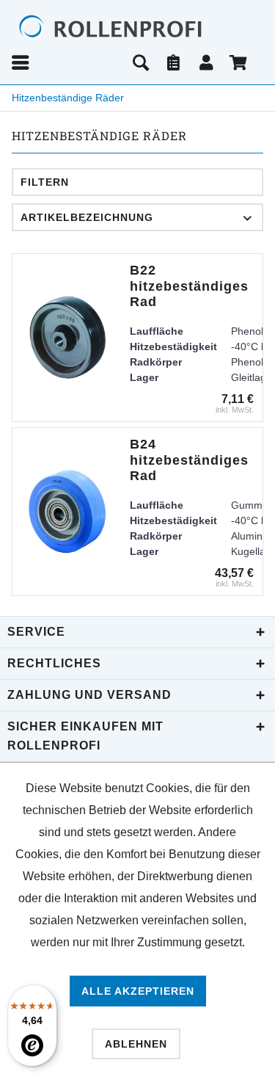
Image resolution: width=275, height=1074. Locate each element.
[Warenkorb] (239, 62)
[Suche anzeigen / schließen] (140, 62)
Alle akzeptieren (137, 991)
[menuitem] (67, 62)
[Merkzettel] (173, 62)
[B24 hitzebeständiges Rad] (67, 511)
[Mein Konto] (206, 62)
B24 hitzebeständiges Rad (189, 460)
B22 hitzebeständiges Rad (189, 286)
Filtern (45, 182)
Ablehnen (136, 1044)
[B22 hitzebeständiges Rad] (67, 337)
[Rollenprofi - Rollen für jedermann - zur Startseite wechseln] (137, 27)
